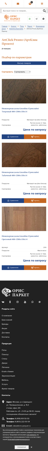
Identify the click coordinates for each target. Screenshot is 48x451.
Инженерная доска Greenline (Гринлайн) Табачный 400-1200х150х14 (20, 173)
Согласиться (21, 447)
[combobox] (24, 11)
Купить (36, 137)
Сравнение (14, 137)
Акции (4, 328)
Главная (4, 26)
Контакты (5, 337)
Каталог (13, 26)
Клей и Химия (8, 371)
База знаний (7, 320)
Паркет (29, 26)
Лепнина (5, 367)
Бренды (5, 324)
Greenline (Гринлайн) (16, 29)
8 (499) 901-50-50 (17, 418)
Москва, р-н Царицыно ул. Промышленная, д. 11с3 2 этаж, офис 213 (19, 405)
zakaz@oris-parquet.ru (22, 426)
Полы (22, 26)
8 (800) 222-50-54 (18, 421)
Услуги (5, 384)
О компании (7, 315)
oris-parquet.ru (31, 435)
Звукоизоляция (8, 376)
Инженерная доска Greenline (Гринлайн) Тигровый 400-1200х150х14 (20, 110)
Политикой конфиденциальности (19, 439)
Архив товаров (8, 388)
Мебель (5, 380)
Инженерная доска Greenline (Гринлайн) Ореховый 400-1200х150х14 (20, 237)
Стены (4, 359)
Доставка (6, 333)
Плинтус (5, 354)
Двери (4, 363)
